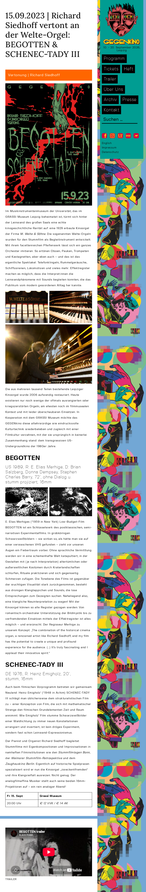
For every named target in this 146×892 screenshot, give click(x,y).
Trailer (110, 79)
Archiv (110, 99)
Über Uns (113, 89)
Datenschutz (110, 152)
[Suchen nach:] (119, 120)
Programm (114, 58)
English (107, 143)
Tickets (111, 69)
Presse (129, 99)
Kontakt (111, 110)
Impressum (109, 147)
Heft (128, 69)
